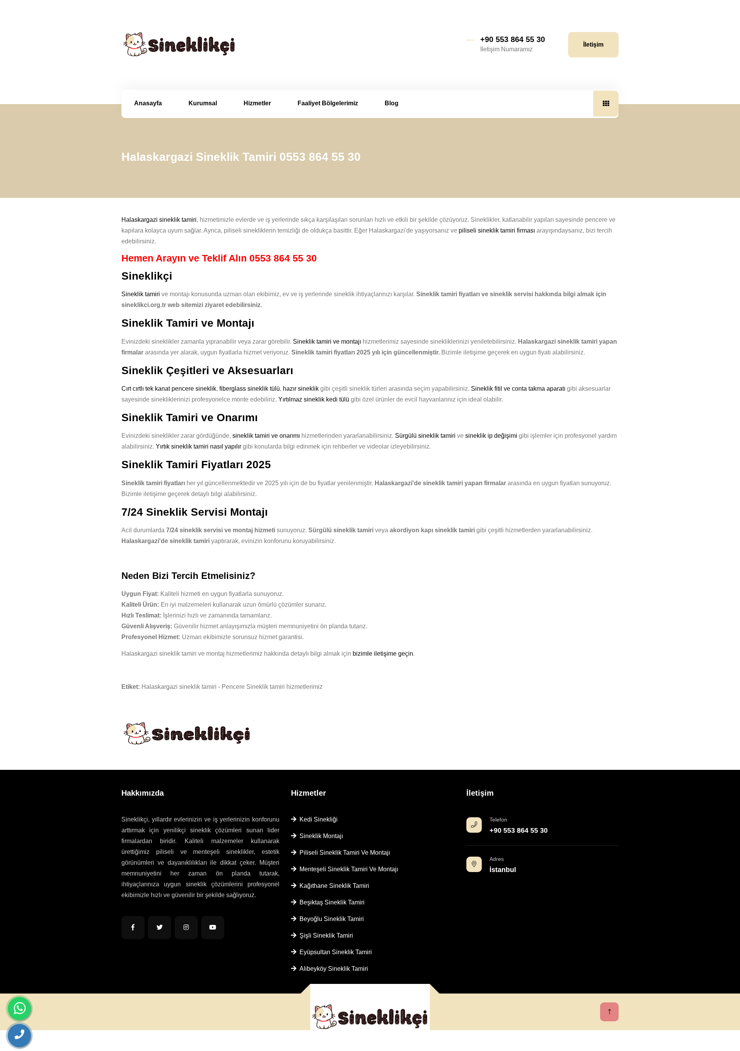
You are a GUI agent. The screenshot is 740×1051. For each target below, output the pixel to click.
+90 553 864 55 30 (512, 39)
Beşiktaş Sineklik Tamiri (330, 902)
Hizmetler (257, 103)
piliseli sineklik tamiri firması (497, 230)
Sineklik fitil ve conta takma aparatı (518, 388)
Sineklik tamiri (140, 294)
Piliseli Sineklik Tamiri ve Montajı (343, 852)
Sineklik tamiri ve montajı (327, 341)
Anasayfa (148, 103)
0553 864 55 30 (283, 258)
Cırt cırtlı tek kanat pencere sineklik (168, 388)
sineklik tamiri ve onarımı (266, 435)
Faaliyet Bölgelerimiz (328, 103)
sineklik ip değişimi (491, 435)
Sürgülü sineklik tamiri (425, 435)
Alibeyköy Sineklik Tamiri (332, 968)
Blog (392, 103)
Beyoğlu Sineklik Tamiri (330, 919)
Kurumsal (202, 103)
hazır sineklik (301, 388)
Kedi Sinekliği (317, 819)
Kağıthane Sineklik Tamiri (332, 885)
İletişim (593, 44)
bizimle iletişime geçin (383, 653)
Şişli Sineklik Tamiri (324, 935)
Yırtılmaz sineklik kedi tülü (313, 399)
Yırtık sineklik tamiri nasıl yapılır (198, 446)
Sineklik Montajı (319, 836)
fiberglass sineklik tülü (249, 388)
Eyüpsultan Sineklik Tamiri (334, 952)
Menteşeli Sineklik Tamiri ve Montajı (347, 869)
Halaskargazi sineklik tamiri (159, 219)
